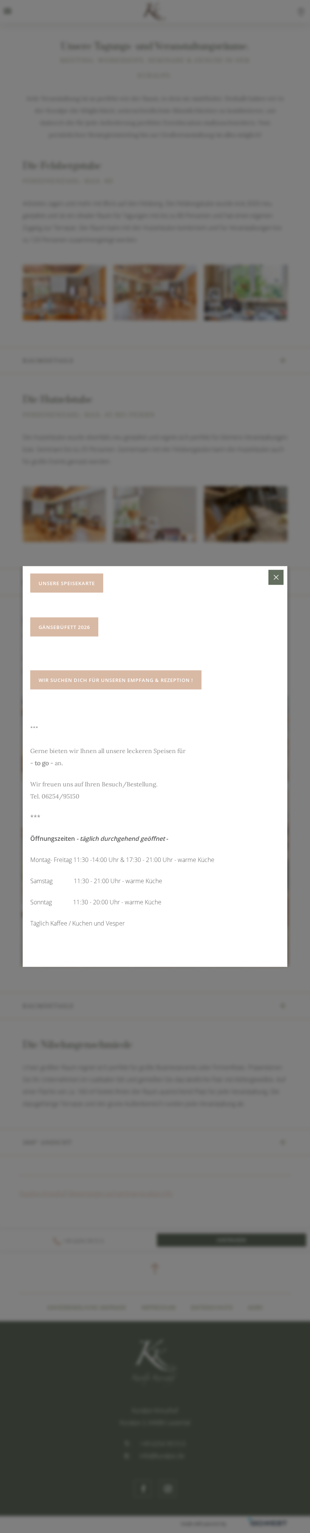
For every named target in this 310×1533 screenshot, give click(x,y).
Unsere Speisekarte (67, 583)
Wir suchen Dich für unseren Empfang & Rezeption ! (116, 680)
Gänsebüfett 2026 (64, 627)
